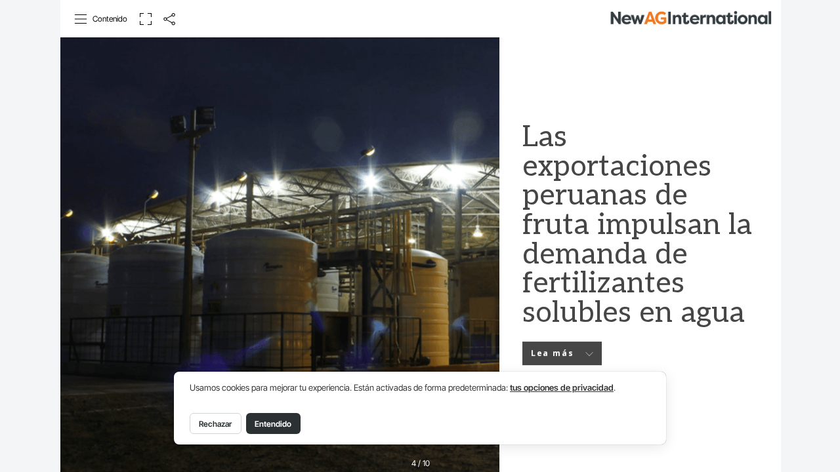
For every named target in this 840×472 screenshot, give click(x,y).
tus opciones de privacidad (562, 388)
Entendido (273, 424)
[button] (101, 19)
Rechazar (215, 424)
